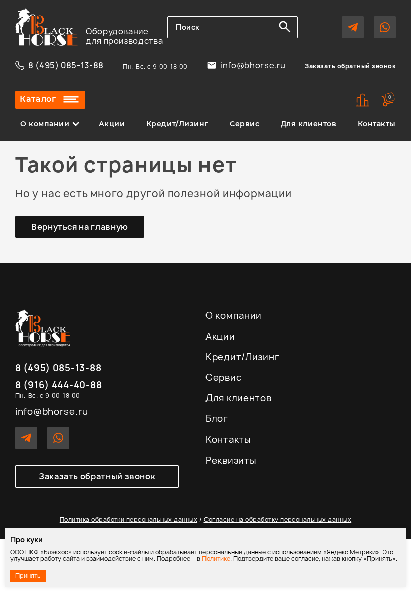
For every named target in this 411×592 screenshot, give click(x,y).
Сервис (244, 124)
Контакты (377, 124)
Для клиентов (309, 124)
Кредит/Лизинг (177, 124)
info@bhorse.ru (253, 65)
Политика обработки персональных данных (128, 519)
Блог (217, 418)
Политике (216, 558)
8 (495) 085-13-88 (66, 65)
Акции (112, 124)
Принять (28, 575)
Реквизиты (231, 460)
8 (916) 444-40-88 (58, 385)
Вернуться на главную (79, 226)
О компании (45, 124)
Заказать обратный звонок (350, 66)
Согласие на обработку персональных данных (278, 519)
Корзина (389, 97)
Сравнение (362, 100)
